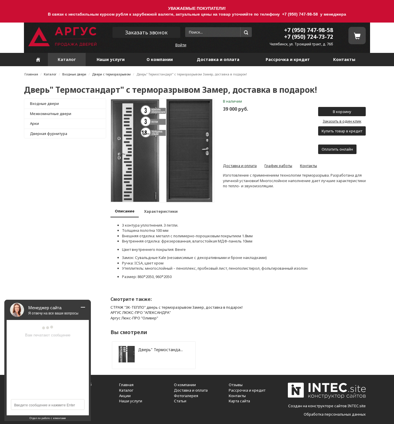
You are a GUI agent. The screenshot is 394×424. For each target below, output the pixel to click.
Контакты (344, 59)
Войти (180, 44)
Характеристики (161, 211)
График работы (278, 165)
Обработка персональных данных (335, 414)
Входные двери (74, 74)
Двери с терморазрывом (111, 74)
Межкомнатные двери (50, 113)
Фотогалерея (186, 395)
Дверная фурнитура (48, 133)
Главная (31, 74)
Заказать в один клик (342, 121)
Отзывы (236, 384)
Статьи (180, 400)
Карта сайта (239, 400)
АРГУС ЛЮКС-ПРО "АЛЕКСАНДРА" (140, 312)
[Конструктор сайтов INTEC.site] (327, 397)
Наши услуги (111, 59)
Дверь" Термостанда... (160, 349)
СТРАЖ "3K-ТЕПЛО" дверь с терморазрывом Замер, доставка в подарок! (176, 307)
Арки (34, 123)
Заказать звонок (146, 32)
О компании (160, 59)
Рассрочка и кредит (288, 59)
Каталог (67, 59)
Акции (125, 395)
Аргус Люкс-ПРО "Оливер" (134, 318)
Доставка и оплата (218, 59)
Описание (124, 211)
